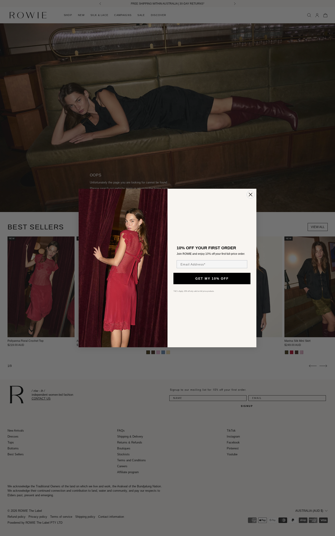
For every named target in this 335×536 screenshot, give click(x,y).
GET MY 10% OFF (212, 278)
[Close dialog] (251, 195)
